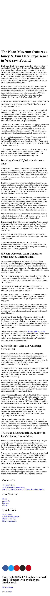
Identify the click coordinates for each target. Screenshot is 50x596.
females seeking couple (36, 331)
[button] (25, 45)
